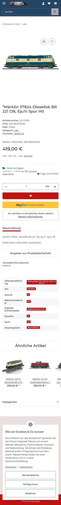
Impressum (10, 467)
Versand (28, 155)
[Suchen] (54, 11)
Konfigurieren (30, 484)
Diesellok (31, 289)
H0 (29, 322)
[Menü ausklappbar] (4, 2)
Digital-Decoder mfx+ (36, 309)
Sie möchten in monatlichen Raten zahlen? (30, 215)
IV (28, 316)
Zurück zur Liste (12, 24)
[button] (43, 3)
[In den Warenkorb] (5, 34)
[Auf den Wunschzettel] (51, 41)
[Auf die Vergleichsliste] (43, 41)
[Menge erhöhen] (54, 186)
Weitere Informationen (30, 216)
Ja (28, 294)
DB (29, 301)
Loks (16, 130)
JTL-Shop (36, 501)
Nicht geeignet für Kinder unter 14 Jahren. (42, 282)
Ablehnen (30, 493)
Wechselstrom (33, 327)
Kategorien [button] (10, 402)
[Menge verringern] (6, 186)
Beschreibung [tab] (12, 228)
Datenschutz (26, 467)
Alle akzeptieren (30, 475)
